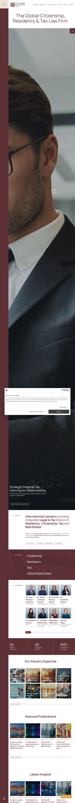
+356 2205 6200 (31, 588)
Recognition (49, 543)
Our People (40, 543)
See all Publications (16, 757)
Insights (65, 4)
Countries (71, 4)
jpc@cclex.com (31, 586)
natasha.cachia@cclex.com (31, 608)
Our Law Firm (30, 543)
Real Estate (53, 4)
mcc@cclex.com (43, 586)
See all (28, 632)
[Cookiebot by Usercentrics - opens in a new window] (63, 390)
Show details (63, 407)
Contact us (66, 796)
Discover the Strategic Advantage (20, 504)
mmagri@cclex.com (66, 608)
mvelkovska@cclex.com (55, 608)
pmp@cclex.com (55, 586)
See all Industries (15, 704)
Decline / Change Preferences (36, 411)
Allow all (59, 411)
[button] (67, 30)
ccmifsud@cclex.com (66, 585)
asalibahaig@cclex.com (43, 608)
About (60, 4)
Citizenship (36, 4)
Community (58, 543)
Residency (43, 4)
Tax (48, 4)
